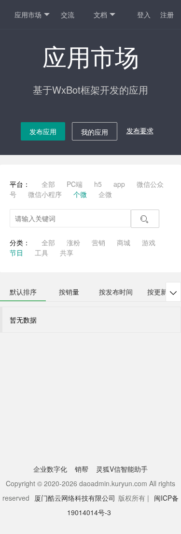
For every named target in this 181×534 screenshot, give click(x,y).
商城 (123, 242)
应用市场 (28, 14)
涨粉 (73, 242)
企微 (105, 194)
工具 (41, 252)
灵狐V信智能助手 (122, 469)
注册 (167, 14)
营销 (98, 242)
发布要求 (139, 130)
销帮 (81, 469)
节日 (16, 252)
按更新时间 (164, 291)
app (119, 184)
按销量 (69, 291)
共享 (66, 252)
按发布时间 (116, 291)
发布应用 (42, 131)
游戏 (148, 242)
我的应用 (94, 132)
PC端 (75, 184)
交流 (67, 14)
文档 (100, 14)
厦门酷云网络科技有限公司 (74, 498)
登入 (144, 14)
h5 (98, 184)
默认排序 (23, 291)
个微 (80, 194)
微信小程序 (45, 194)
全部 (48, 184)
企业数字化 (50, 469)
